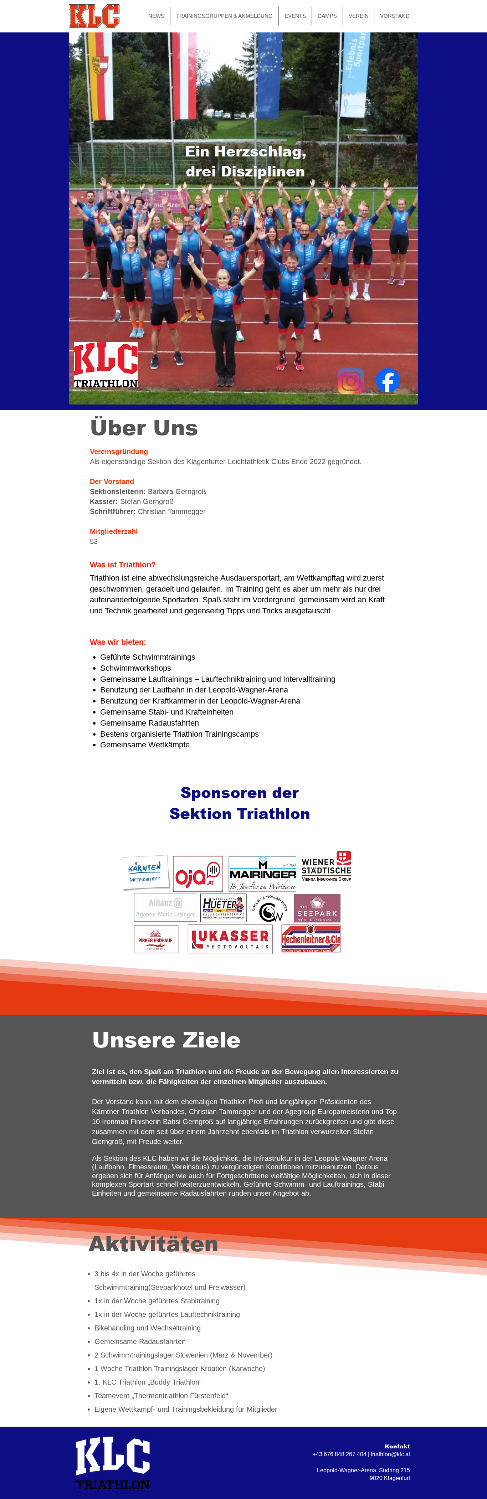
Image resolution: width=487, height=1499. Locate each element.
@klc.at (400, 1454)
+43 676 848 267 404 (339, 1454)
